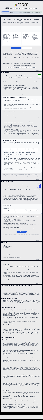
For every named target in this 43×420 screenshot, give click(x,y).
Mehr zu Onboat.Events (27, 48)
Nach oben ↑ (38, 70)
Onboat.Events (18, 8)
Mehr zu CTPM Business (16, 48)
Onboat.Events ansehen (22, 231)
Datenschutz (31, 8)
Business (11, 8)
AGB (36, 8)
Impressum (25, 8)
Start (7, 8)
